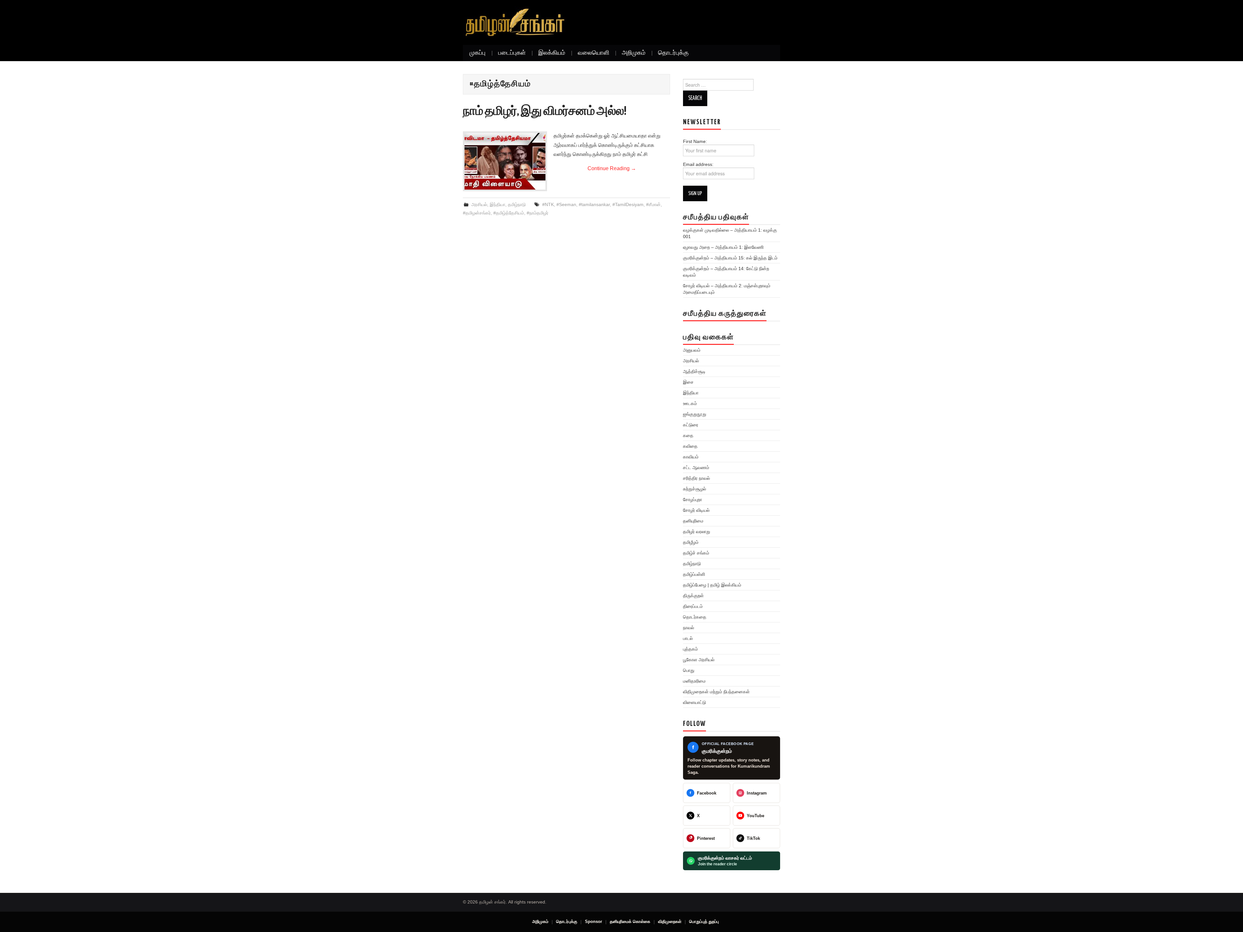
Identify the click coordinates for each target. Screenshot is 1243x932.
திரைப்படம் (693, 606)
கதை (688, 435)
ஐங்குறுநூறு (694, 414)
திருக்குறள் (693, 595)
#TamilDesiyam (628, 204)
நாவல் (688, 627)
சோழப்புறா (692, 499)
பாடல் (688, 638)
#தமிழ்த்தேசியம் (508, 212)
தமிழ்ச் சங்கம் (696, 552)
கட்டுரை (690, 424)
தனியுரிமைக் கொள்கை (630, 921)
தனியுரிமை (693, 520)
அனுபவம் (691, 350)
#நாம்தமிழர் (537, 212)
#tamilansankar (594, 204)
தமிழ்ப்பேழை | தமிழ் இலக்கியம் (712, 584)
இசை (688, 382)
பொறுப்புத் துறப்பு (704, 921)
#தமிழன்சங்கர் (477, 212)
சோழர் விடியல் (696, 510)
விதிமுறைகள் (669, 921)
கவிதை (690, 446)
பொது (688, 670)
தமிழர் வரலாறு (696, 531)
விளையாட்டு (694, 702)
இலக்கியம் (551, 53)
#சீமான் (653, 204)
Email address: (698, 164)
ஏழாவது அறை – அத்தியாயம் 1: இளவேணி (723, 247)
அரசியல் (479, 204)
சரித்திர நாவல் (696, 478)
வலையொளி (593, 53)
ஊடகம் (690, 403)
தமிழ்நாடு (517, 204)
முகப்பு (477, 53)
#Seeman (566, 204)
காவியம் (691, 456)
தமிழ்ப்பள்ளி (694, 574)
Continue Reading (612, 168)
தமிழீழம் (691, 542)
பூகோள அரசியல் (698, 659)
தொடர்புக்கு (673, 53)
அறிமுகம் (633, 53)
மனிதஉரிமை (694, 681)
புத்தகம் (690, 649)
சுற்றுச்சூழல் (694, 488)
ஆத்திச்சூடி (694, 371)
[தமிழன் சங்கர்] (514, 22)
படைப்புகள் (512, 53)
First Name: (698, 141)
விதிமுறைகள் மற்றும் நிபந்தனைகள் (716, 691)
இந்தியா (497, 204)
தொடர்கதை (694, 617)
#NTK (548, 204)
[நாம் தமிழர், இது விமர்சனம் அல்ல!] (505, 161)
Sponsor (593, 921)
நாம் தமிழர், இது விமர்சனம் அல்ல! (544, 111)
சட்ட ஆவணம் (696, 467)
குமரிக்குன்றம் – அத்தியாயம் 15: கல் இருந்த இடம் (730, 257)
